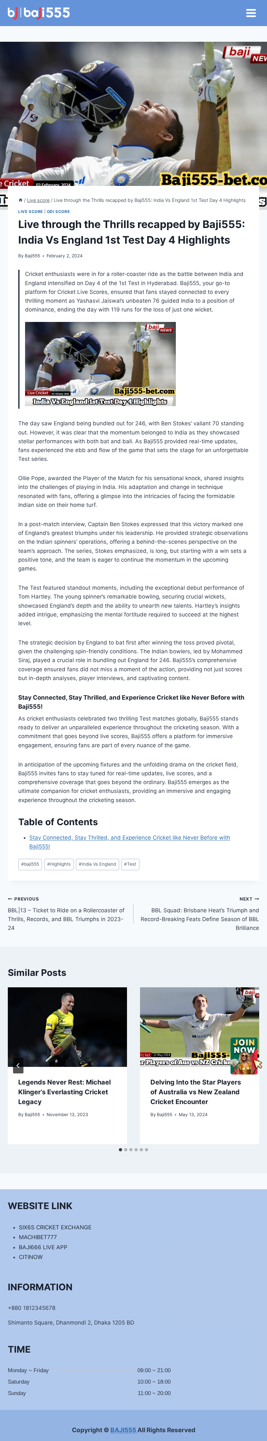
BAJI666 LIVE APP (43, 1247)
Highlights (59, 864)
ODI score (58, 211)
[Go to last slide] (18, 1065)
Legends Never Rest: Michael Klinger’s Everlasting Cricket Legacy (64, 1092)
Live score (30, 211)
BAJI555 (123, 1430)
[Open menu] (251, 13)
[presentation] (67, 1027)
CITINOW (31, 1257)
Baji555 (32, 255)
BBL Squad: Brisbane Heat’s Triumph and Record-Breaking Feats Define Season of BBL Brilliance (200, 913)
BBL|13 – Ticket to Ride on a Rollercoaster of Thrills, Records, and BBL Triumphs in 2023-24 (66, 913)
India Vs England (97, 864)
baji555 (30, 864)
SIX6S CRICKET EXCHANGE (55, 1227)
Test (130, 864)
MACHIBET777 (38, 1237)
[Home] (20, 200)
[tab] (120, 1149)
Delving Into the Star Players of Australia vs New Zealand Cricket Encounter (195, 1092)
